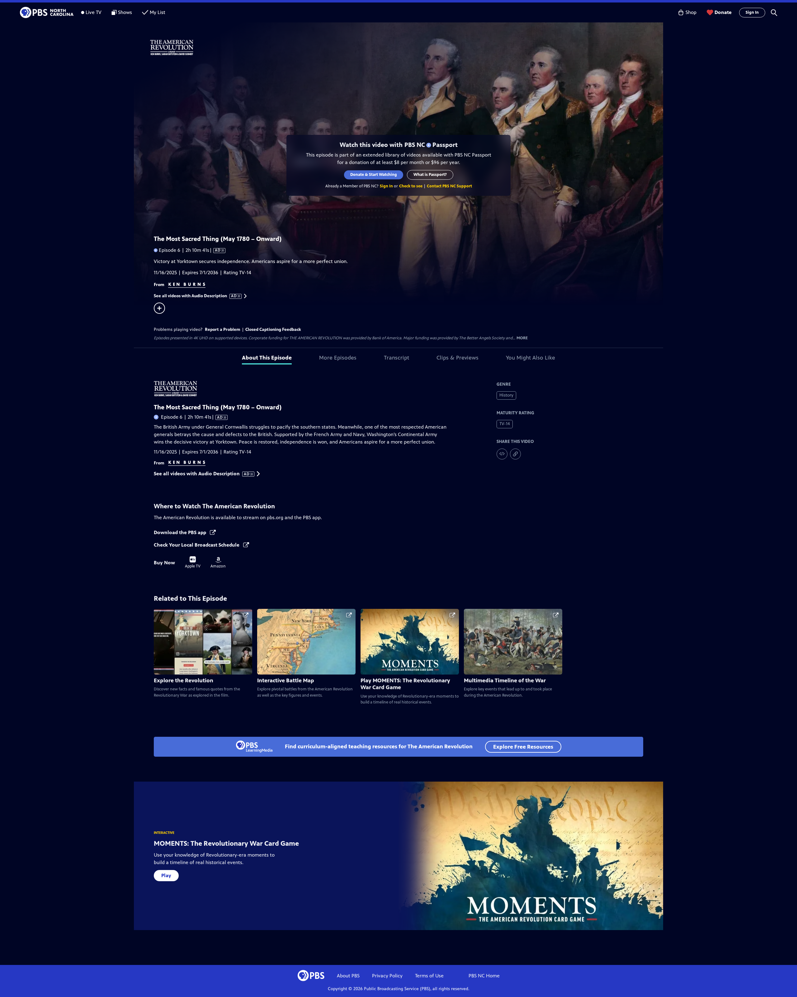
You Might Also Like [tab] (530, 357)
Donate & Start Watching (373, 174)
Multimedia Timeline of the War (505, 680)
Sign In (752, 12)
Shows (125, 12)
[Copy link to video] (515, 454)
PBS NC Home (484, 976)
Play (166, 875)
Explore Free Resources (523, 746)
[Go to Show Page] (406, 47)
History (506, 395)
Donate (723, 12)
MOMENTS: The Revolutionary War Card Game (226, 843)
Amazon (218, 563)
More (522, 338)
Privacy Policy (387, 976)
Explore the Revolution (183, 680)
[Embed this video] (502, 454)
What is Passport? (430, 174)
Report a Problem (222, 329)
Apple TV (192, 562)
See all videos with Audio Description (195, 296)
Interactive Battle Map (285, 680)
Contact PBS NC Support (449, 186)
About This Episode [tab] (267, 357)
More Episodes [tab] (337, 357)
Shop (691, 12)
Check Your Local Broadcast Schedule (197, 545)
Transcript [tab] (396, 357)
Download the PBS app (180, 532)
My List (157, 12)
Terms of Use (429, 976)
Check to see (410, 186)
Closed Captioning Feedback (273, 329)
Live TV (93, 12)
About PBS (348, 976)
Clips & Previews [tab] (457, 357)
